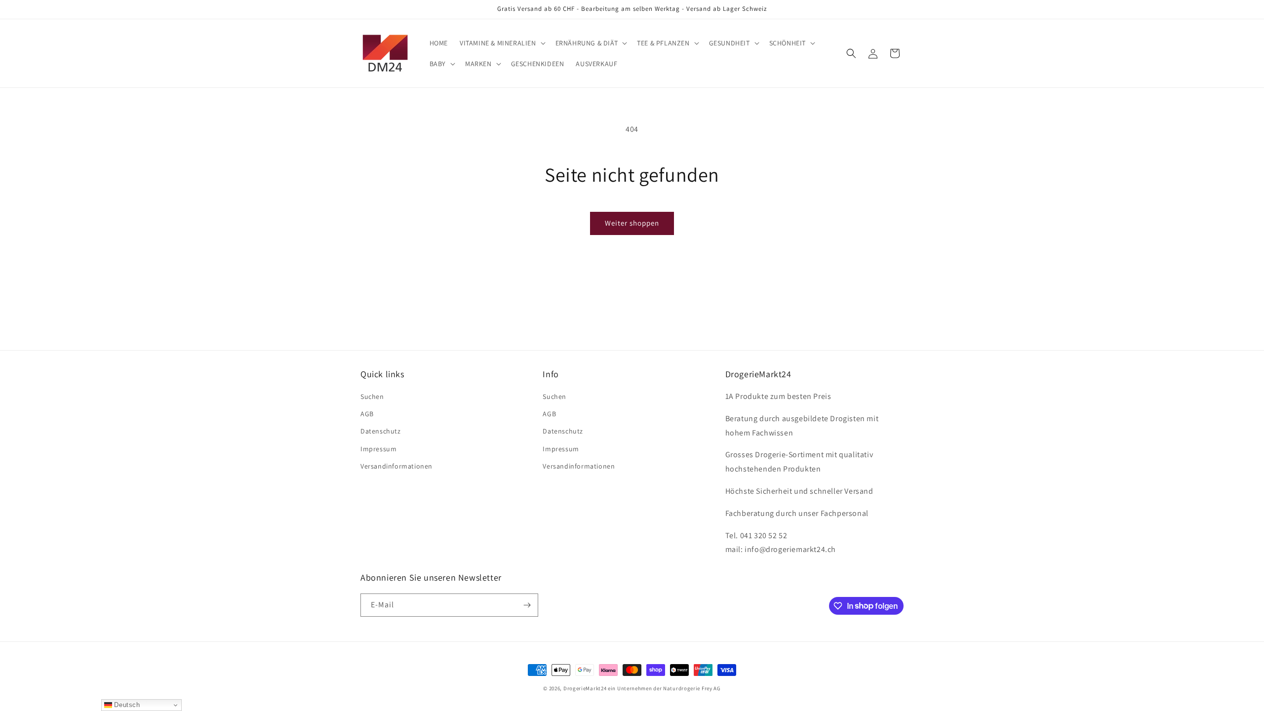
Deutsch (126, 705)
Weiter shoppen (632, 223)
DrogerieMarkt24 (585, 688)
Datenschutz (380, 431)
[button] (502, 43)
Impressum (378, 448)
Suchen (372, 396)
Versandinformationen (396, 466)
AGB (367, 413)
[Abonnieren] (527, 605)
